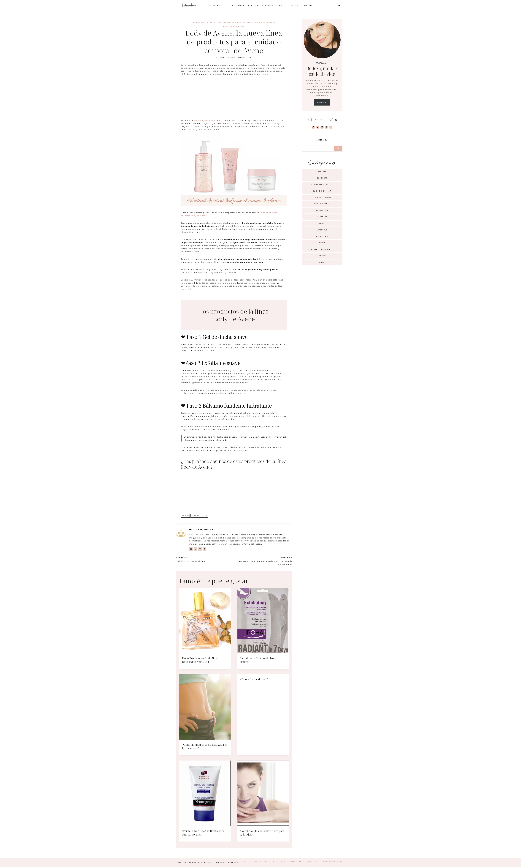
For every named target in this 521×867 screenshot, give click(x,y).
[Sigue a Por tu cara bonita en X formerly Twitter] (195, 549)
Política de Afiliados (257, 861)
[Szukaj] (338, 148)
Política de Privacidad (328, 861)
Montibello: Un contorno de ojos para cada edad (262, 832)
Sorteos (322, 256)
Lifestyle (322, 230)
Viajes (322, 262)
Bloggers (322, 178)
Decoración (322, 210)
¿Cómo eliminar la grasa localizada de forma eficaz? (204, 746)
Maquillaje (322, 236)
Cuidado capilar (322, 191)
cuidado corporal (199, 515)
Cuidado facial (322, 204)
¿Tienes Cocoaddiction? (254, 679)
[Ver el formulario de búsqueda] (339, 5)
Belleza (322, 171)
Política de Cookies (285, 861)
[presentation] (205, 620)
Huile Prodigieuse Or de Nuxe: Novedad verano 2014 (200, 660)
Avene (185, 515)
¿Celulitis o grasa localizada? (191, 559)
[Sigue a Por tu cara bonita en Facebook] (191, 549)
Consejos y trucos (287, 5)
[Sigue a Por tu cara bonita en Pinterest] (204, 549)
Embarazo (322, 217)
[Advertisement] (234, 99)
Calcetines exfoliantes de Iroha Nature (258, 660)
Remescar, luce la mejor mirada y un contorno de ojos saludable (265, 561)
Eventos (322, 223)
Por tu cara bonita (227, 58)
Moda (241, 5)
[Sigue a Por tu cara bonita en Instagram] (200, 549)
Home (196, 22)
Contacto (306, 5)
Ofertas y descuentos (260, 5)
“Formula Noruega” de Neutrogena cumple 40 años (203, 832)
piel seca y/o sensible (204, 120)
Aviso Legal (306, 861)
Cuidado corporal (233, 27)
